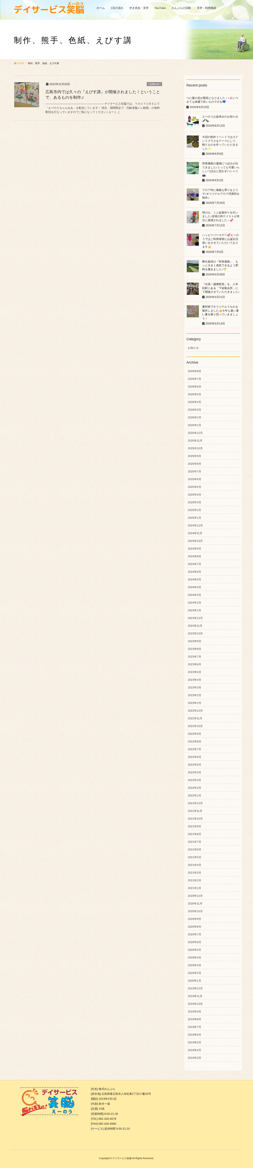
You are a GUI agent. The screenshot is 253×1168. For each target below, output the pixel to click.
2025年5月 (194, 486)
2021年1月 (194, 888)
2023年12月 (195, 618)
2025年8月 (194, 463)
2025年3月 (194, 502)
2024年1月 (194, 610)
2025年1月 (194, 517)
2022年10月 (195, 726)
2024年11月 (195, 533)
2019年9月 (194, 1011)
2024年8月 (194, 556)
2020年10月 (195, 911)
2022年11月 (195, 718)
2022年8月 (194, 741)
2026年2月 (194, 417)
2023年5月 (194, 672)
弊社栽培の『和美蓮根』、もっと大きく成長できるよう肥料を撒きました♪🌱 (220, 265)
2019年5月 (194, 1042)
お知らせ (154, 84)
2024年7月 (194, 564)
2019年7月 (194, 1027)
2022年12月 (195, 710)
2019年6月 (194, 1034)
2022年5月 (194, 764)
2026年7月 (194, 378)
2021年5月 (194, 857)
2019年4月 (194, 1050)
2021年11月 (195, 810)
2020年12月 (195, 895)
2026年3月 (194, 409)
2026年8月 (194, 371)
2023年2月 (194, 695)
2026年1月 (194, 425)
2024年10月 (195, 540)
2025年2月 (194, 510)
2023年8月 (194, 648)
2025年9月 (194, 456)
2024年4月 (194, 587)
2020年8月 (194, 926)
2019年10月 (195, 1003)
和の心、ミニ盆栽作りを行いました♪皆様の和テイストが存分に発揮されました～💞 (221, 216)
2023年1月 (194, 702)
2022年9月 (194, 733)
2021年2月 (194, 880)
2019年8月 (194, 1019)
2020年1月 (194, 980)
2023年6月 (194, 664)
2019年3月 (194, 1057)
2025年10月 (195, 448)
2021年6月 (194, 849)
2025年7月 (194, 471)
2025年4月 (194, 494)
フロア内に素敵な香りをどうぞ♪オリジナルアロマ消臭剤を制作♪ (221, 193)
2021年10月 (195, 818)
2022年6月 (194, 756)
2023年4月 (194, 679)
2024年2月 (194, 602)
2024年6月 (194, 571)
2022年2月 (194, 787)
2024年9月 (194, 548)
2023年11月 (195, 625)
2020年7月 (194, 934)
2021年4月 (194, 865)
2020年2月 (194, 973)
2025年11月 (195, 440)
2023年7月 (194, 656)
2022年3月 (194, 780)
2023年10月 (195, 633)
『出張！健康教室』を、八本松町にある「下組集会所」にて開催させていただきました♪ (221, 288)
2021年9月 (194, 826)
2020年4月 (194, 957)
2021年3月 (194, 872)
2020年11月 (195, 903)
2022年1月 (194, 795)
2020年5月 (194, 949)
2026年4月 (194, 402)
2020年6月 (194, 942)
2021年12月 (195, 803)
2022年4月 (194, 772)
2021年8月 (194, 834)
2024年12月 (195, 525)
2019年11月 (195, 996)
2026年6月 (194, 386)
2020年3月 (194, 965)
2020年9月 (194, 919)
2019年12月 (195, 988)
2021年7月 (194, 841)
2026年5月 (194, 394)
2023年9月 (194, 641)
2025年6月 (194, 479)
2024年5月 (194, 579)
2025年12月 (195, 432)
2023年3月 (194, 687)
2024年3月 (194, 594)
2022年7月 (194, 749)
